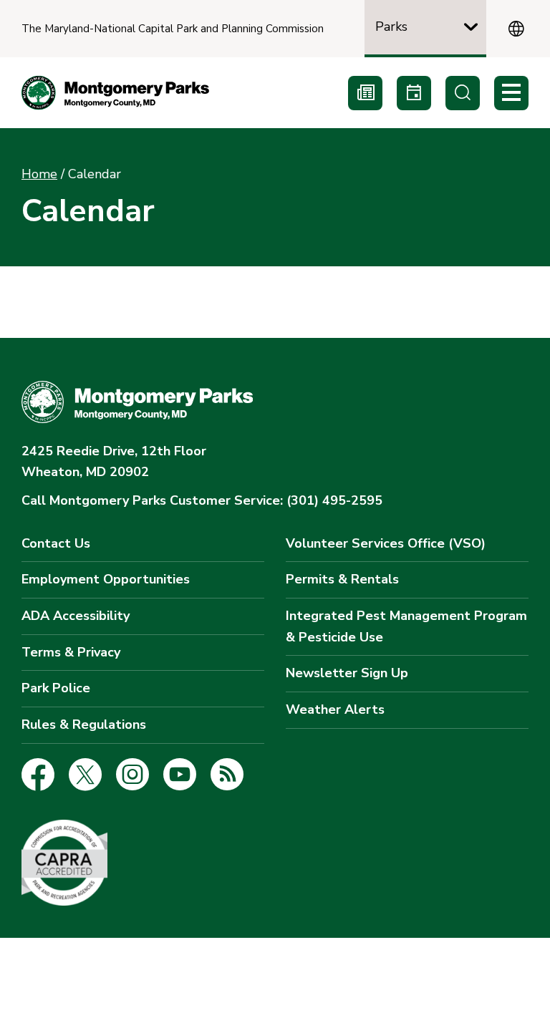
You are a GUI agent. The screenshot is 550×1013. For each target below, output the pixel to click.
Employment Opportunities (105, 579)
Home (39, 174)
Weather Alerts (335, 709)
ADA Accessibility (75, 615)
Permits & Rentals (342, 579)
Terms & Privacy (70, 652)
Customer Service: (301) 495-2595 (201, 500)
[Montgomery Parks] (115, 93)
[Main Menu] (511, 93)
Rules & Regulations (83, 724)
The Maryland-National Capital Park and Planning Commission (172, 29)
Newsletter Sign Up (347, 673)
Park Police (55, 688)
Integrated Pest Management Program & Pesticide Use (406, 626)
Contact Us (55, 543)
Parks (391, 26)
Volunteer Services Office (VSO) (386, 543)
